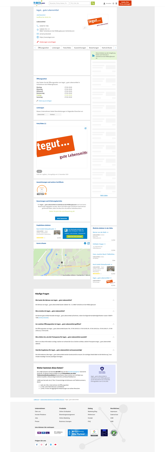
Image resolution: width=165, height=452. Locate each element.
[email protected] (43, 317)
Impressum (113, 411)
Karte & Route (107, 48)
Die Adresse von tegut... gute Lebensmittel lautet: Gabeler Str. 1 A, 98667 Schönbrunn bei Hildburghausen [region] (65, 304)
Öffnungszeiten (43, 48)
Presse (37, 421)
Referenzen (91, 414)
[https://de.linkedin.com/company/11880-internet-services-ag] (51, 445)
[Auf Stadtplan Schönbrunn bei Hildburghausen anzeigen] (88, 243)
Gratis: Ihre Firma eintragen (125, 3)
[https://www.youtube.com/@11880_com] (55, 445)
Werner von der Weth (99, 232)
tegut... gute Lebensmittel (101, 278)
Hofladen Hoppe (98, 244)
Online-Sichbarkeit (65, 411)
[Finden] (93, 3)
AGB (111, 418)
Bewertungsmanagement (67, 414)
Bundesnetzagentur (74, 371)
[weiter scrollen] (115, 47)
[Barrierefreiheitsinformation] (114, 3)
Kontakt (90, 418)
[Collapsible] (113, 300)
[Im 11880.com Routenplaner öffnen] (85, 243)
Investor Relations (40, 414)
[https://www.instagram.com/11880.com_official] (41, 445)
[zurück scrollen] (35, 47)
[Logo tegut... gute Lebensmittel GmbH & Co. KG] (85, 128)
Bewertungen (94, 48)
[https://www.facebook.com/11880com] (37, 445)
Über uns (38, 411)
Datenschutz (114, 414)
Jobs (36, 418)
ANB (111, 421)
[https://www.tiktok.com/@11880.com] (46, 445)
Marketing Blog (92, 411)
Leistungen (56, 48)
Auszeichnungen (80, 48)
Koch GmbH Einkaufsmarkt (45, 229)
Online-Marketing (64, 418)
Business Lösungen (65, 421)
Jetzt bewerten (62, 218)
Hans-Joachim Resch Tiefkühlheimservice (104, 254)
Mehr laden (104, 195)
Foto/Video (67, 48)
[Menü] (117, 3)
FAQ (89, 421)
